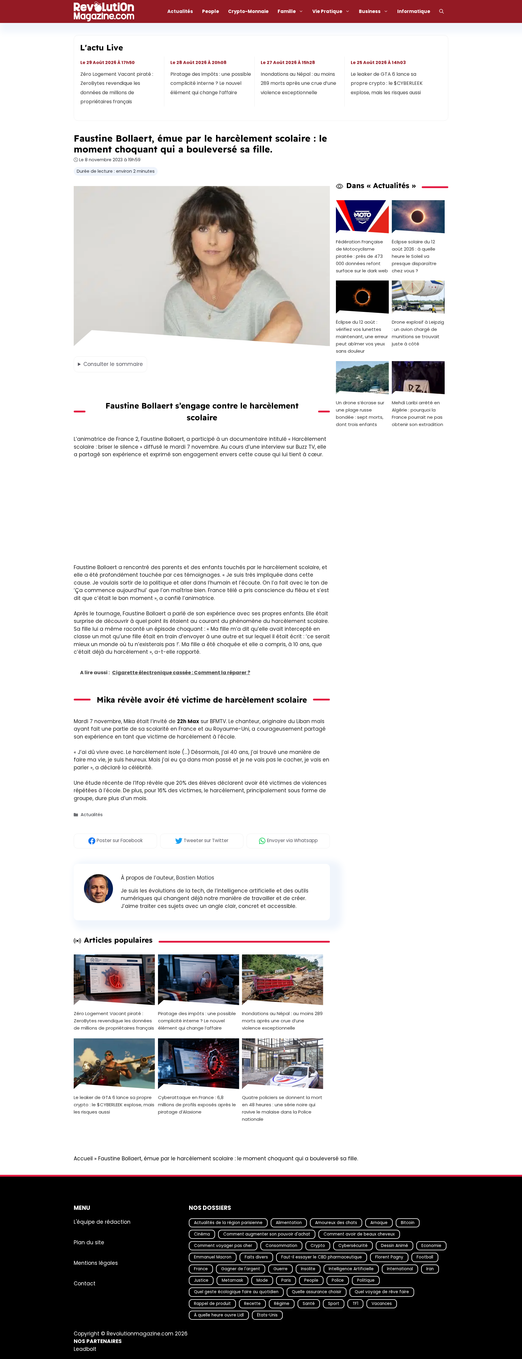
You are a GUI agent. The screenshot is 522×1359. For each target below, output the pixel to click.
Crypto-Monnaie (248, 11)
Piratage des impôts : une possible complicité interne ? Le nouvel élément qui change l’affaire (211, 83)
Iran (430, 1268)
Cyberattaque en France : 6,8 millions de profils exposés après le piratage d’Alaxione (197, 1104)
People (210, 11)
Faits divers (256, 1257)
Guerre (280, 1268)
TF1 (355, 1303)
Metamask (232, 1280)
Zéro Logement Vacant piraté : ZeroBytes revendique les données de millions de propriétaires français (116, 88)
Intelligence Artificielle (351, 1268)
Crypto (318, 1245)
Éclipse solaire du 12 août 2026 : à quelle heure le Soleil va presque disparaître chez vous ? (414, 256)
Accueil (83, 1158)
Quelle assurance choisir (316, 1292)
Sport (333, 1303)
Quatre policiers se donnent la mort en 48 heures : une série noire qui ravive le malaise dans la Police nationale (282, 1108)
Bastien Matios (195, 877)
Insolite (308, 1268)
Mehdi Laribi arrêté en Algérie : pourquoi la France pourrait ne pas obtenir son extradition (417, 413)
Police (338, 1280)
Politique (366, 1280)
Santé (309, 1303)
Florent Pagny (389, 1257)
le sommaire (113, 364)
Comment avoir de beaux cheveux (359, 1234)
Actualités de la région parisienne (228, 1222)
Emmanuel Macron (212, 1257)
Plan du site (89, 1242)
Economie (431, 1245)
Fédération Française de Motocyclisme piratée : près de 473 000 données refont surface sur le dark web (362, 256)
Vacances (382, 1303)
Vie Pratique (327, 11)
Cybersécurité (353, 1245)
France (201, 1268)
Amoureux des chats (336, 1222)
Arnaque (379, 1222)
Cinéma (202, 1234)
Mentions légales (96, 1262)
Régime (281, 1303)
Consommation (281, 1245)
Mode (262, 1280)
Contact (84, 1283)
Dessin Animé (394, 1245)
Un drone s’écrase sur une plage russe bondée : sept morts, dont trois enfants (360, 413)
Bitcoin (407, 1222)
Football (425, 1257)
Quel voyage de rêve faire (382, 1292)
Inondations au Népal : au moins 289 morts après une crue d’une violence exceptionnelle (298, 83)
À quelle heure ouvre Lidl (219, 1315)
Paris (286, 1280)
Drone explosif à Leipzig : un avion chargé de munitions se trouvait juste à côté (418, 333)
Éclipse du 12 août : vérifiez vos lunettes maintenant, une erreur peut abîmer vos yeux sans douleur (362, 336)
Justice (201, 1280)
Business (370, 11)
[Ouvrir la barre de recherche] (441, 11)
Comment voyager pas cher (223, 1245)
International (400, 1268)
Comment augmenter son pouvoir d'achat (266, 1234)
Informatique (413, 11)
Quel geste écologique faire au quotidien (236, 1292)
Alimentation (289, 1222)
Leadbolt (85, 1348)
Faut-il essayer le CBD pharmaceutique (321, 1257)
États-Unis (267, 1315)
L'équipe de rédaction (102, 1221)
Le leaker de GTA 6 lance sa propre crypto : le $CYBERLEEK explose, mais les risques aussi (387, 83)
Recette (252, 1303)
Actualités (180, 11)
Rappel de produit (212, 1303)
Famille (287, 11)
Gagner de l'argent (240, 1268)
